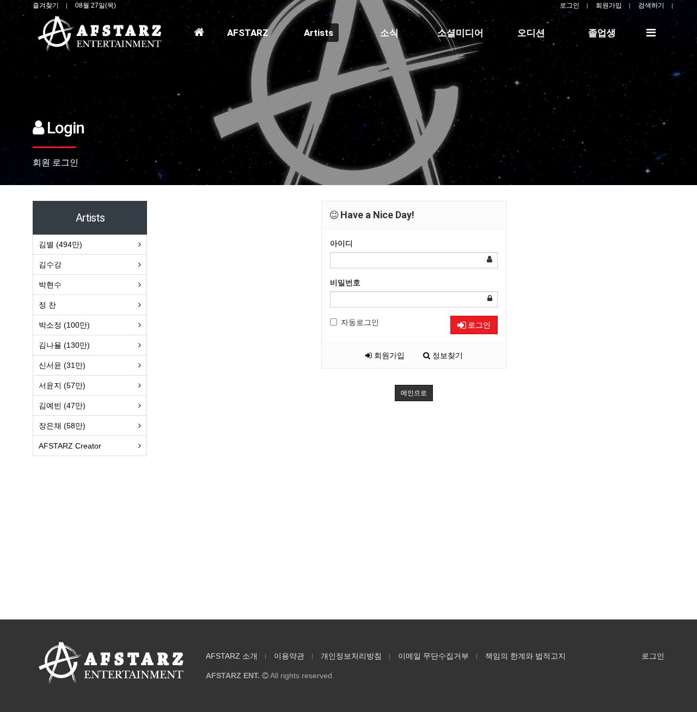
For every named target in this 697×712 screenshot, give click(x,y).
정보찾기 (446, 355)
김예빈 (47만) (62, 405)
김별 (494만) (60, 244)
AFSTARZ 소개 (232, 656)
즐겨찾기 (46, 5)
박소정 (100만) (64, 325)
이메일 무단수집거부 (433, 656)
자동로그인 (360, 322)
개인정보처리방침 (351, 656)
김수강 (50, 264)
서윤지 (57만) (62, 385)
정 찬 (47, 304)
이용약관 (289, 656)
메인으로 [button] (414, 393)
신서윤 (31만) (62, 365)
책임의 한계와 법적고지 (525, 656)
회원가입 (609, 5)
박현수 (50, 284)
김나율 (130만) (64, 345)
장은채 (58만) (62, 425)
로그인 (569, 5)
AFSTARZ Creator (70, 445)
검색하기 (651, 5)
